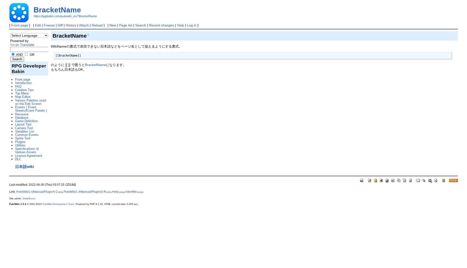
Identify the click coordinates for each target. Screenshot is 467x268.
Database (21, 117)
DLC (18, 159)
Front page (19, 25)
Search (140, 25)
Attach (84, 25)
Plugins (20, 142)
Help (180, 25)
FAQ (18, 86)
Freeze (49, 25)
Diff (60, 25)
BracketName (57, 10)
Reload (97, 25)
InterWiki (131, 191)
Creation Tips (24, 90)
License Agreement (28, 156)
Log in (192, 25)
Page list (125, 25)
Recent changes (161, 25)
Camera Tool (24, 128)
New (112, 25)
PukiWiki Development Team (58, 204)
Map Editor (22, 97)
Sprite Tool (22, 138)
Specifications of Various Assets (27, 150)
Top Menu (22, 93)
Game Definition (26, 121)
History (71, 25)
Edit (38, 25)
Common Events (27, 135)
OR (31, 55)
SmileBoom (29, 198)
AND (19, 55)
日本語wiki (24, 167)
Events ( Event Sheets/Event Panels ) (31, 108)
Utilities (20, 145)
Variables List (24, 131)
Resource (21, 114)
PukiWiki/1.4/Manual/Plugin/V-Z (37, 191)
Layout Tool (23, 124)
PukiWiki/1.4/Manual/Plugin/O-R (85, 191)
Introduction (23, 83)
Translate (27, 45)
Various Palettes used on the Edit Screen (30, 102)
